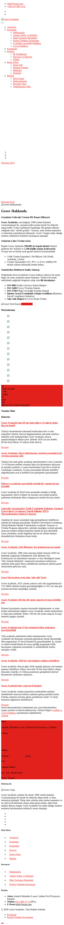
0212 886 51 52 (17, 756)
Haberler (17, 73)
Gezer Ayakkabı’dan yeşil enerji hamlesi (21, 685)
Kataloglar (12, 48)
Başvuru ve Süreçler (22, 57)
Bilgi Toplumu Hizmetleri (25, 38)
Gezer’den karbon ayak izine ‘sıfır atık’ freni (23, 577)
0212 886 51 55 (14, 761)
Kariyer (10, 51)
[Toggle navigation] (2, 22)
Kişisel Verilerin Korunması (26, 40)
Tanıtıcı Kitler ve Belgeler (25, 35)
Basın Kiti (18, 65)
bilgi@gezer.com (15, 3)
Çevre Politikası (20, 46)
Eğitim (16, 59)
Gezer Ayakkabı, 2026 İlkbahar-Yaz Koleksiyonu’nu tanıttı (30, 547)
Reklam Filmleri (20, 67)
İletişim (10, 75)
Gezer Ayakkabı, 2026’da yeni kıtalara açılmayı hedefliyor (30, 660)
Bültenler (17, 70)
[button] (5, 163)
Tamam (4, 715)
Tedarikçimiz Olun (22, 86)
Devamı (5, 447)
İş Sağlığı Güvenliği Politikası (27, 43)
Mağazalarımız (20, 81)
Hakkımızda (19, 32)
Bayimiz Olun (19, 84)
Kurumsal (11, 30)
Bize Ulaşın (18, 78)
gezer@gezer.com (9, 744)
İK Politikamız (20, 54)
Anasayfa (11, 27)
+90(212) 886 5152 (16, 6)
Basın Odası (13, 62)
